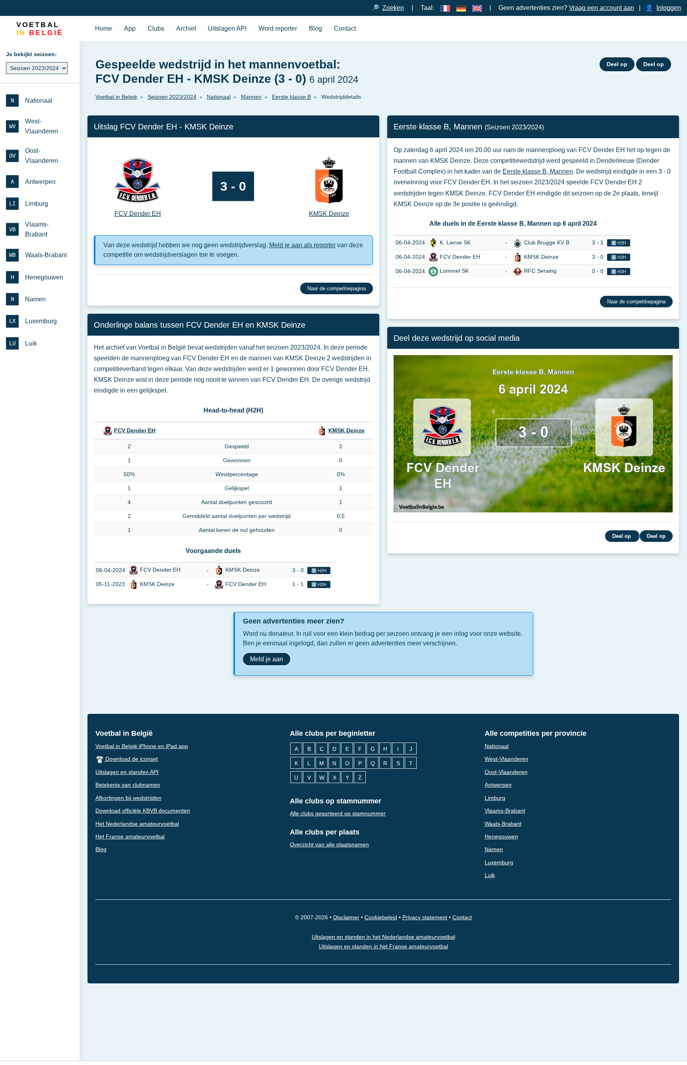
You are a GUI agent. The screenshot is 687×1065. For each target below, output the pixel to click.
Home (103, 28)
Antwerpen (498, 785)
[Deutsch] (461, 7)
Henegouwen (501, 836)
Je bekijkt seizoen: (31, 54)
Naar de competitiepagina (336, 288)
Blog (315, 28)
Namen (494, 849)
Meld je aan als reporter (302, 245)
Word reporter (277, 28)
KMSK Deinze (346, 430)
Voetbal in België (124, 733)
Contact (345, 28)
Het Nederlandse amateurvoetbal (137, 823)
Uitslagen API (227, 28)
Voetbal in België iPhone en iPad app (141, 746)
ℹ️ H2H (318, 570)
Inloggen (668, 7)
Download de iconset (131, 759)
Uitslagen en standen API (127, 771)
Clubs (155, 28)
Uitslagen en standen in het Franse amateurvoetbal (383, 946)
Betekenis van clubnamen (127, 785)
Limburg (495, 797)
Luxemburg (499, 862)
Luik (490, 875)
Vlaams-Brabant (505, 810)
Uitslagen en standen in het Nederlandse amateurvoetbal (383, 936)
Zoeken (393, 7)
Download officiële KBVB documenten (142, 810)
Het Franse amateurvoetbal (130, 836)
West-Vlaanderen (506, 759)
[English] (477, 7)
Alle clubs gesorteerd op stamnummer (338, 813)
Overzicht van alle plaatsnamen (329, 844)
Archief (186, 28)
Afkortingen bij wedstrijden (128, 797)
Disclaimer (346, 917)
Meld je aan (266, 659)
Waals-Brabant (503, 823)
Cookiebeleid (381, 917)
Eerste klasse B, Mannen (538, 171)
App (130, 28)
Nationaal (496, 746)
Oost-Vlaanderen (506, 771)
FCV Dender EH (134, 430)
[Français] (445, 7)
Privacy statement (424, 917)
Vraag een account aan (601, 7)
